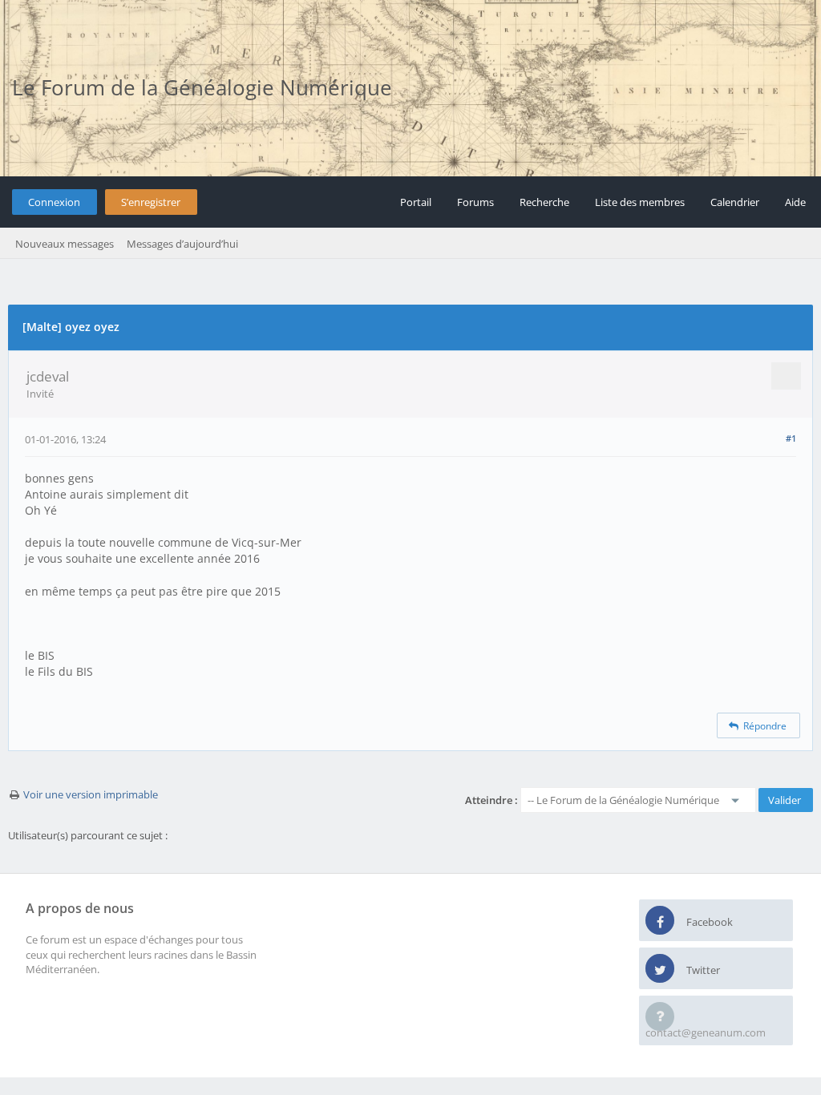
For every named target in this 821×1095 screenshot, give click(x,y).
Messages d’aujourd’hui (182, 243)
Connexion (54, 202)
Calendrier (734, 202)
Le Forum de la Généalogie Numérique (202, 87)
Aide (795, 202)
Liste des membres (640, 202)
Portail (415, 202)
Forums (475, 202)
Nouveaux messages (64, 243)
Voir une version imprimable (90, 794)
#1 (791, 438)
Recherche (544, 202)
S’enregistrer (150, 202)
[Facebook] (659, 921)
